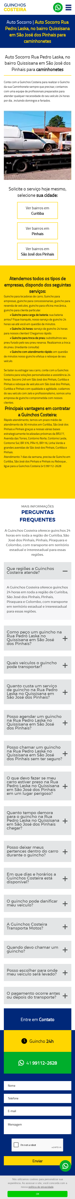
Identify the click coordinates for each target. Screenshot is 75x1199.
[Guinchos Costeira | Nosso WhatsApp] (65, 1166)
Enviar (37, 1160)
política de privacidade (40, 1187)
